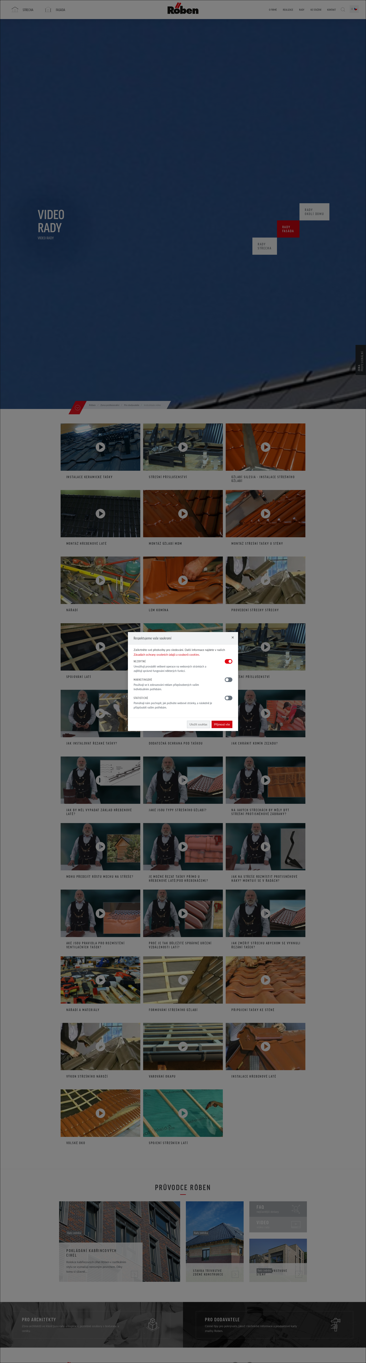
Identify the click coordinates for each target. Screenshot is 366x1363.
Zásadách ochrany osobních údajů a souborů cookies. (167, 654)
